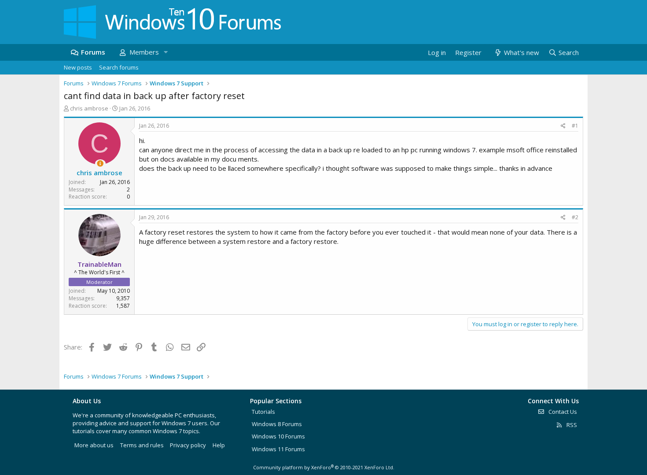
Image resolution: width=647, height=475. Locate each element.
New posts (78, 67)
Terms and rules (142, 445)
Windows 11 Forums (278, 449)
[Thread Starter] (100, 163)
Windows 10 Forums (278, 436)
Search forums (119, 67)
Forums (93, 52)
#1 (575, 125)
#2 (575, 217)
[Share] (563, 126)
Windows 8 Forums (277, 424)
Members (144, 52)
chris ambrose (89, 108)
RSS (571, 425)
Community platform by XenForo (323, 467)
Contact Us (562, 412)
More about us (94, 445)
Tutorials (263, 412)
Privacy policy (188, 445)
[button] (165, 52)
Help (219, 445)
